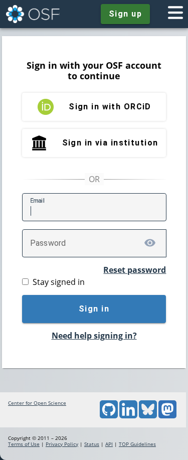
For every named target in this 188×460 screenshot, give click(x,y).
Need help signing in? (94, 335)
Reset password (134, 269)
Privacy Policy (62, 443)
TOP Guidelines (137, 443)
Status (91, 443)
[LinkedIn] (128, 416)
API (109, 443)
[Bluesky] (148, 416)
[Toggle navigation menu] (175, 14)
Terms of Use (24, 443)
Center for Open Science (37, 402)
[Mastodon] (167, 416)
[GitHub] (109, 416)
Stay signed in (59, 281)
